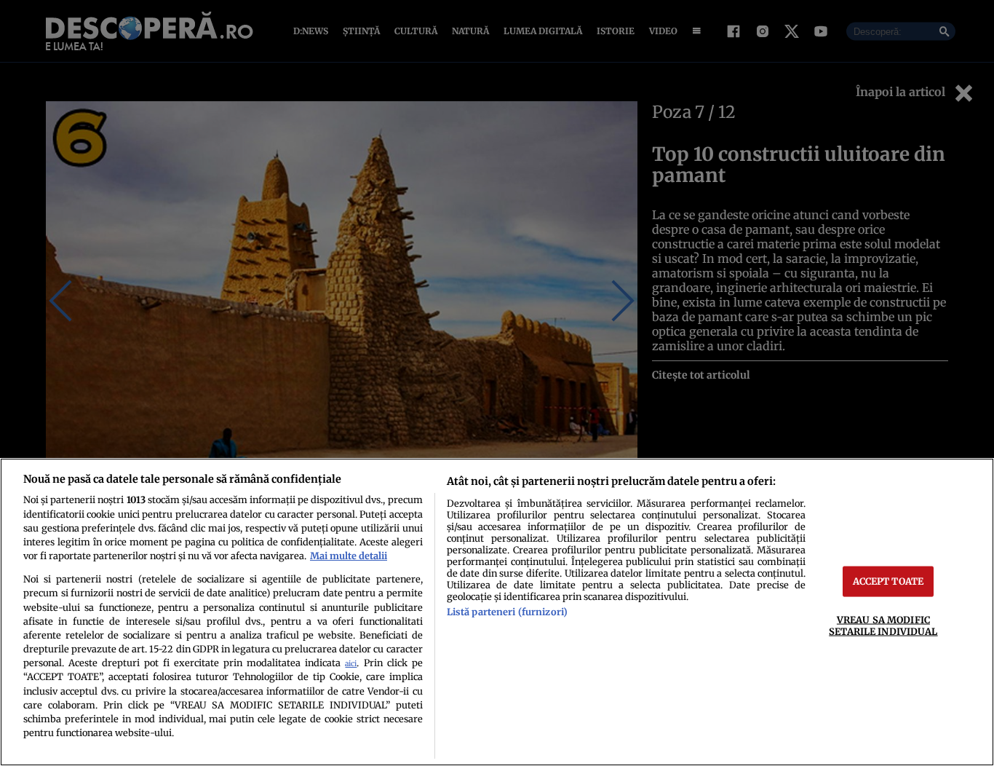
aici (351, 663)
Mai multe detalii (348, 555)
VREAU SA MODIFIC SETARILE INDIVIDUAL (883, 625)
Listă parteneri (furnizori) (507, 611)
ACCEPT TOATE (888, 581)
